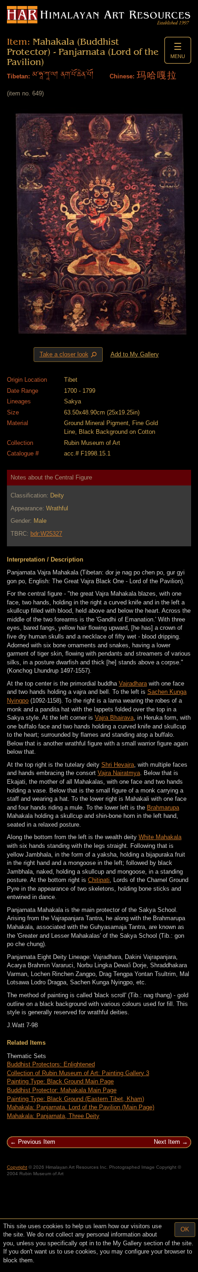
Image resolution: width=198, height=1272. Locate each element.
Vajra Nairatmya (119, 772)
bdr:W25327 (46, 533)
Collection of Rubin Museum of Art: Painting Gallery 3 (78, 1073)
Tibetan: (18, 76)
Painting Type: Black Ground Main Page (60, 1081)
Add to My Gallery (135, 354)
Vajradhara (133, 683)
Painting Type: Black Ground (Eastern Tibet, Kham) (75, 1098)
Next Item (167, 1141)
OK (185, 1229)
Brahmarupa (163, 807)
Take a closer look (69, 354)
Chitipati (99, 879)
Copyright (17, 1167)
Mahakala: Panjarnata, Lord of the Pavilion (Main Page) (80, 1107)
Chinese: (122, 76)
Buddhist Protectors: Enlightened (51, 1064)
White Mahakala (160, 837)
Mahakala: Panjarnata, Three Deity (53, 1115)
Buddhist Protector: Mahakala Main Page (61, 1090)
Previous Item (36, 1141)
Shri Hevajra (117, 764)
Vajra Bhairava (114, 717)
